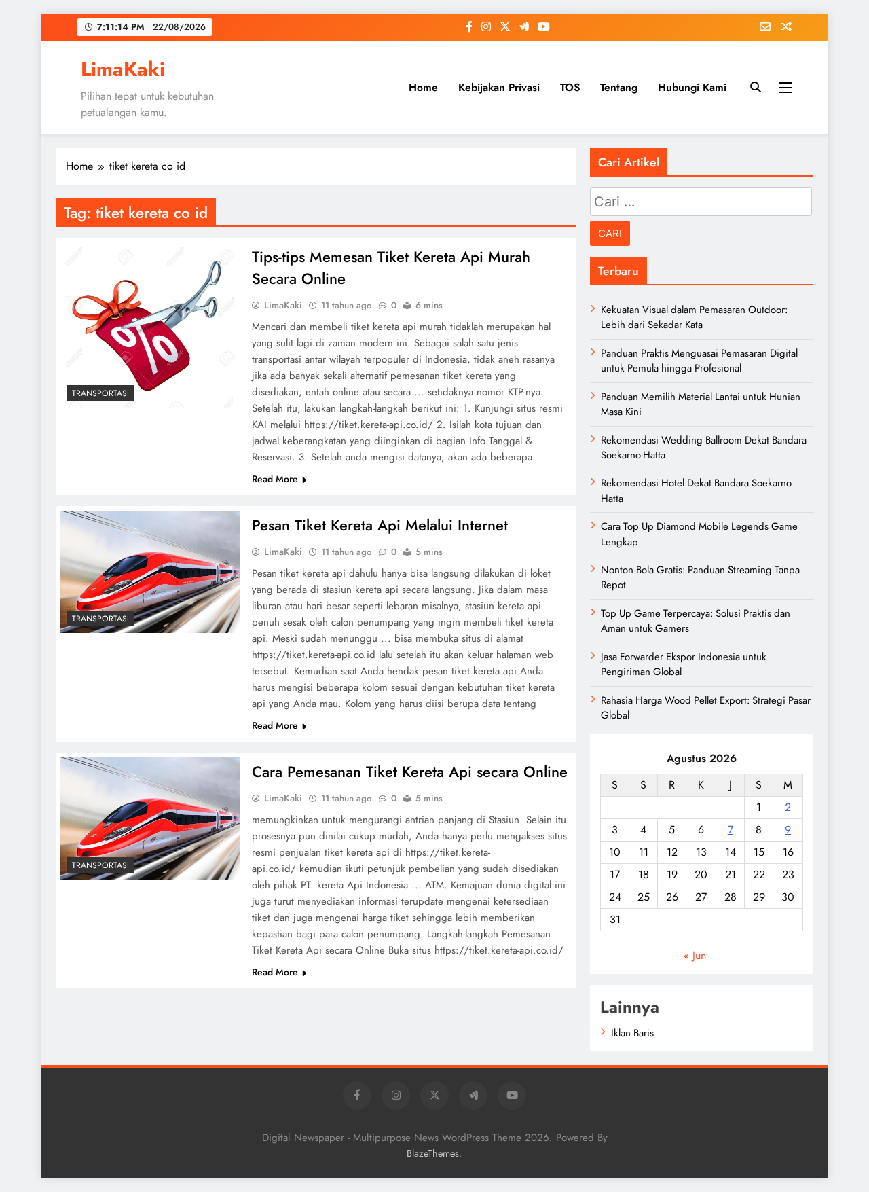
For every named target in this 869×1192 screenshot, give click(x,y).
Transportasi (100, 393)
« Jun (695, 955)
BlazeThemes (433, 1153)
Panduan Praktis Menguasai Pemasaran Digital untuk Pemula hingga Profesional (699, 361)
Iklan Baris (632, 1033)
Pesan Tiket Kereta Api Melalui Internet (380, 525)
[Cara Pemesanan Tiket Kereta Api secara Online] (150, 818)
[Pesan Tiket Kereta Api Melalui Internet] (150, 572)
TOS (570, 87)
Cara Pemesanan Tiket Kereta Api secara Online (410, 771)
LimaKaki (123, 69)
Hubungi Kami (692, 87)
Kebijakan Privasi (499, 87)
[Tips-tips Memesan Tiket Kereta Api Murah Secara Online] (150, 325)
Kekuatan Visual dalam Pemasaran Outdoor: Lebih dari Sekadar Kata (694, 317)
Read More (275, 479)
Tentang (618, 87)
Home (423, 87)
